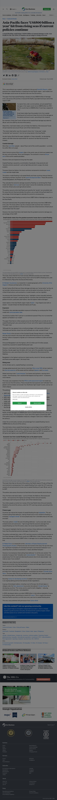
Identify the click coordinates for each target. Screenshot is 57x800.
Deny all (19, 403)
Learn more (15, 399)
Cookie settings (28, 407)
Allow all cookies (37, 403)
